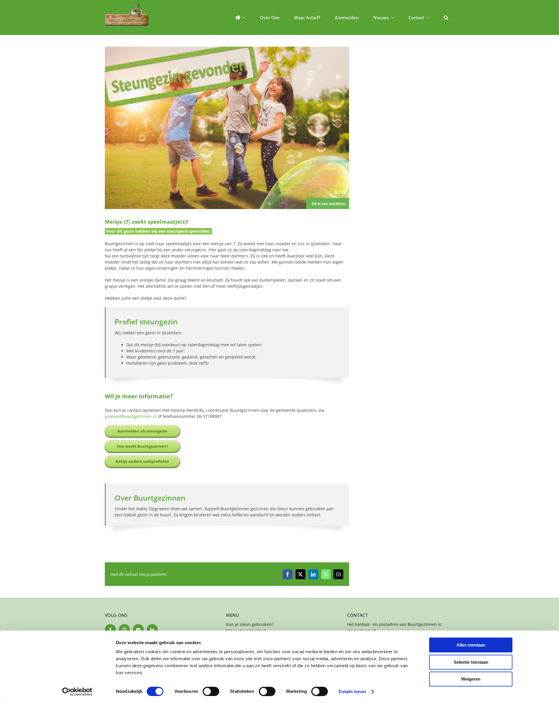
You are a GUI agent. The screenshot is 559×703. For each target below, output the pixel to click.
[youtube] (138, 629)
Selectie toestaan (471, 662)
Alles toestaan (471, 644)
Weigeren (470, 678)
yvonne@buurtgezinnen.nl (131, 416)
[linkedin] (152, 629)
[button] (446, 17)
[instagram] (124, 629)
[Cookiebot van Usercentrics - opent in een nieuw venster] (77, 691)
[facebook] (110, 629)
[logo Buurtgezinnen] (126, 5)
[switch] (211, 691)
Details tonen (352, 691)
